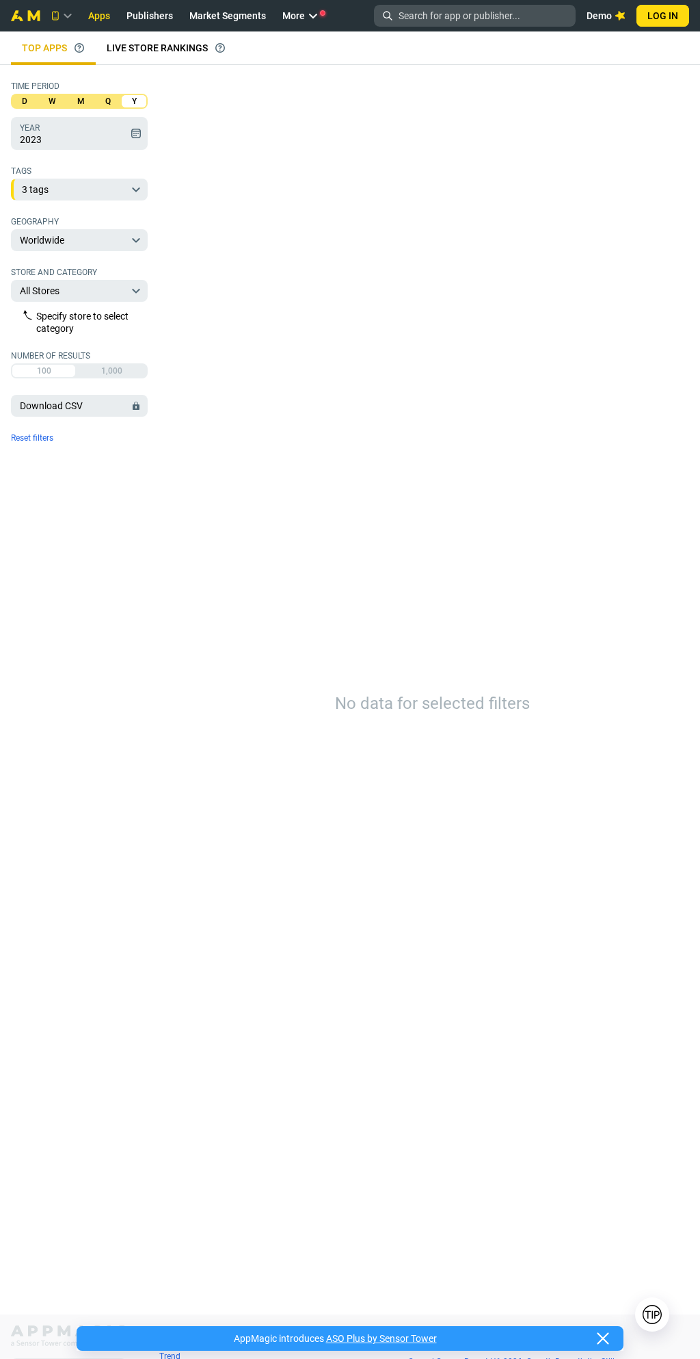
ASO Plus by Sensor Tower (381, 1338)
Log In (662, 15)
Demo (599, 15)
